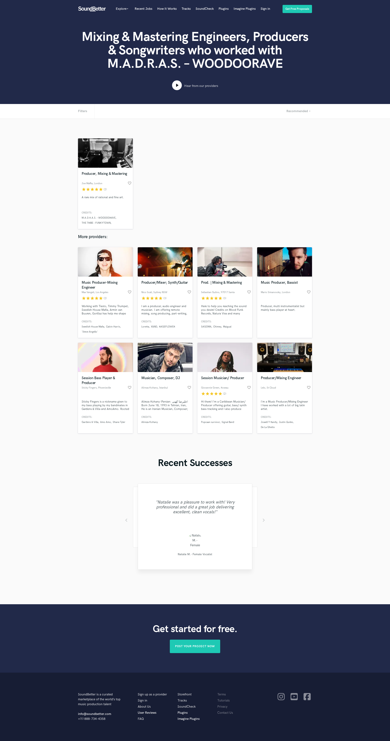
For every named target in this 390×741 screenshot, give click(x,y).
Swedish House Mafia (93, 326)
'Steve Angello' (90, 331)
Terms (221, 694)
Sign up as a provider (152, 694)
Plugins (224, 9)
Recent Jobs (143, 9)
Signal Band (228, 422)
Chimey (217, 326)
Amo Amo (105, 422)
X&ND (154, 326)
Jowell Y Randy (269, 422)
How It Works (167, 9)
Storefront (185, 694)
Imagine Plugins (245, 9)
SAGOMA (206, 326)
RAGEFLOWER (167, 326)
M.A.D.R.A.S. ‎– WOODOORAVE (99, 217)
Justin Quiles (286, 422)
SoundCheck (205, 9)
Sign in (265, 9)
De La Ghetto (268, 427)
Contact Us (225, 713)
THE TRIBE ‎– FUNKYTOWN (96, 222)
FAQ (141, 719)
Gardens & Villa (90, 422)
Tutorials (223, 701)
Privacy (222, 707)
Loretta (145, 326)
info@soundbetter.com (94, 714)
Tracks (186, 9)
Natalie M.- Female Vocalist (195, 554)
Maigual (227, 326)
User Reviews (147, 713)
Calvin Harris (113, 326)
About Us (144, 707)
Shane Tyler (119, 422)
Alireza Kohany (149, 422)
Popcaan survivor (210, 422)
